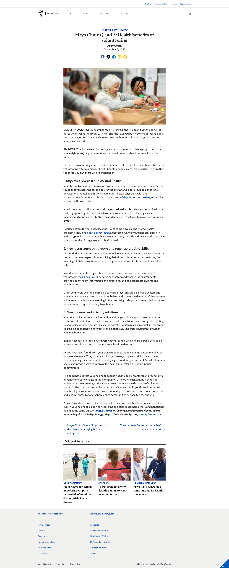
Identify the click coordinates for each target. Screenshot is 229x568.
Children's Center (98, 547)
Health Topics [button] (88, 14)
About (139, 14)
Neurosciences (45, 547)
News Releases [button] (71, 14)
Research (94, 524)
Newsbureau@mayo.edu (102, 513)
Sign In (174, 4)
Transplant (43, 553)
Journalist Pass (161, 4)
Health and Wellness (100, 536)
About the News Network (50, 513)
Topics (93, 553)
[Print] (125, 56)
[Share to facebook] (103, 56)
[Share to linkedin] (114, 56)
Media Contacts (127, 14)
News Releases (45, 524)
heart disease (95, 232)
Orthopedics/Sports (100, 541)
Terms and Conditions (44, 564)
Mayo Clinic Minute (99, 530)
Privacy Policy (60, 564)
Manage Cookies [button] (75, 564)
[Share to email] (120, 56)
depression (129, 197)
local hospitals (86, 277)
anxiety (146, 197)
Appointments (185, 4)
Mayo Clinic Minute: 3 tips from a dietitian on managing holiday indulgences (86, 429)
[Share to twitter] (108, 56)
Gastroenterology (46, 541)
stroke (107, 232)
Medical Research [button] (107, 14)
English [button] (148, 4)
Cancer (41, 530)
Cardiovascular (45, 536)
